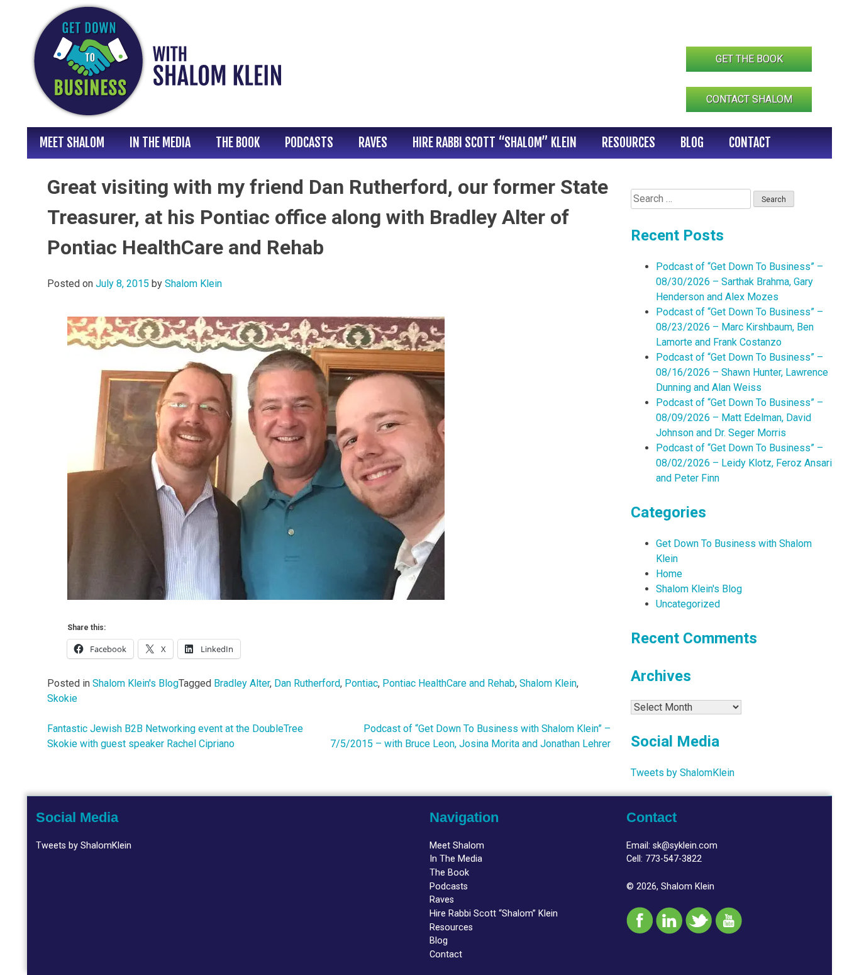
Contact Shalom (749, 99)
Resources (628, 142)
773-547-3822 (673, 859)
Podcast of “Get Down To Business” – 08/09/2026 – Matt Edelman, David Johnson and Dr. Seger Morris (739, 418)
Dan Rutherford (307, 683)
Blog (692, 142)
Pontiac (361, 683)
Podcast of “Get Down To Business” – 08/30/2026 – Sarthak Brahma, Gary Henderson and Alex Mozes (739, 282)
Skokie (62, 698)
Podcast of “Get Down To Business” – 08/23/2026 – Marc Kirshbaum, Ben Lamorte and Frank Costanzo (739, 327)
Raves (372, 142)
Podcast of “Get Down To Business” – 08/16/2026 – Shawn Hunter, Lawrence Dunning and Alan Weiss (742, 372)
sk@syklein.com (685, 845)
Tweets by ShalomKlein (682, 773)
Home (669, 574)
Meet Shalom (72, 142)
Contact (750, 142)
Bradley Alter (242, 683)
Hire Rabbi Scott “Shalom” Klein (495, 142)
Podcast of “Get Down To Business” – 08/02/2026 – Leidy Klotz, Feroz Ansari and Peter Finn (744, 463)
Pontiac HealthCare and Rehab (448, 683)
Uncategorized (688, 604)
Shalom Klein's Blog (135, 683)
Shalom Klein (193, 284)
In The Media (160, 142)
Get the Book (749, 59)
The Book (238, 142)
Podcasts (309, 142)
